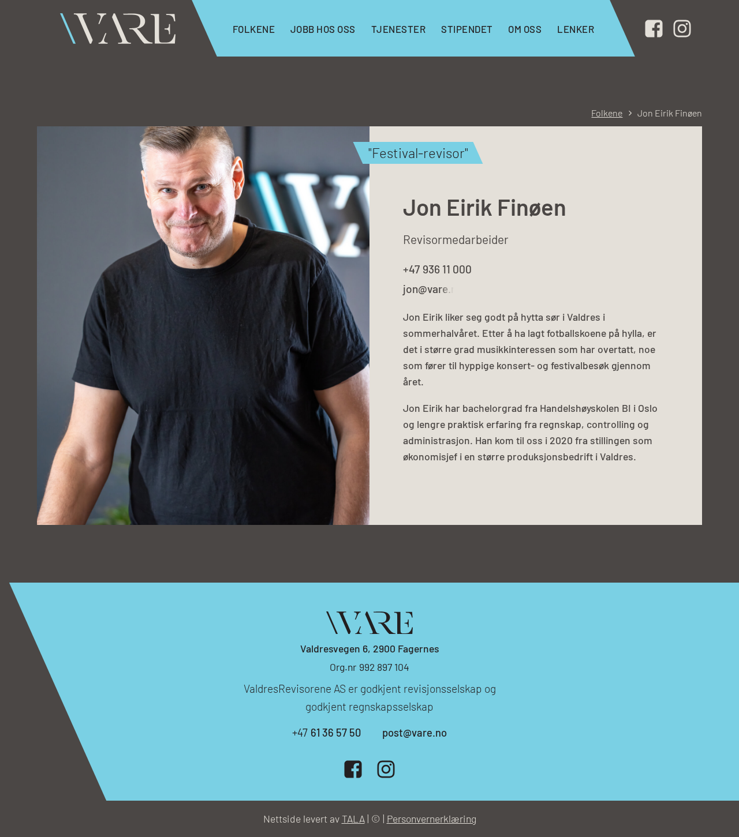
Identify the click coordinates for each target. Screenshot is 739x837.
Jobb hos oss (323, 29)
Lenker (575, 29)
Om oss (525, 29)
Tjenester (398, 29)
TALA (353, 818)
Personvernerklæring (431, 818)
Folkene (254, 29)
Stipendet (467, 29)
